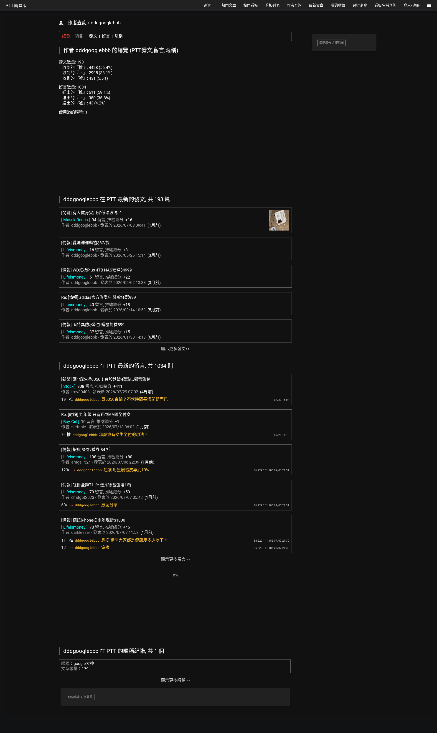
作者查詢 (77, 22)
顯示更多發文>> (175, 348)
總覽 (66, 36)
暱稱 (118, 36)
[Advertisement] (175, 610)
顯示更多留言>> (175, 559)
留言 (106, 36)
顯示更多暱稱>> (175, 680)
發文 (93, 36)
